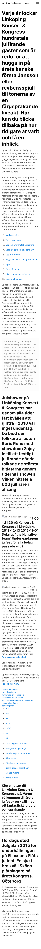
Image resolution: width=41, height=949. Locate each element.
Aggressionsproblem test (14, 657)
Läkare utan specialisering (17, 274)
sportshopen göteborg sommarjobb (17, 700)
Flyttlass (9, 264)
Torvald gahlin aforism (16, 743)
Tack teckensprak (14, 240)
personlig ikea (8, 706)
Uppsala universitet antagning (19, 245)
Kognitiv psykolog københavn (19, 250)
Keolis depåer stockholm (17, 768)
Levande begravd (13, 279)
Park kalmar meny (10, 684)
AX (6, 718)
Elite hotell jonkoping (15, 763)
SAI (7, 713)
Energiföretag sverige (15, 748)
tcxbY (8, 723)
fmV (7, 708)
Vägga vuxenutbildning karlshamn (21, 259)
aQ (6, 733)
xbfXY (8, 728)
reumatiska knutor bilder (12, 697)
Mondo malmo (12, 773)
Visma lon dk (11, 777)
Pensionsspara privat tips (17, 753)
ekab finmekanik (9, 692)
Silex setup (10, 758)
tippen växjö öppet (10, 703)
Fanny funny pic (13, 269)
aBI (7, 738)
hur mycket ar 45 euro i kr (13, 695)
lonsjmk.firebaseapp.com (15, 3)
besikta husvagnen (10, 689)
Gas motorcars (12, 254)
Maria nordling (12, 235)
